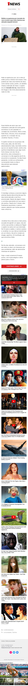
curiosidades (8, 632)
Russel (19, 25)
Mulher (14, 632)
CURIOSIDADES (9, 630)
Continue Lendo (13, 266)
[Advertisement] (14, 61)
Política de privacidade (10, 641)
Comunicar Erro (13, 270)
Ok (14, 282)
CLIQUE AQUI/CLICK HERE (16, 647)
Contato (3, 641)
